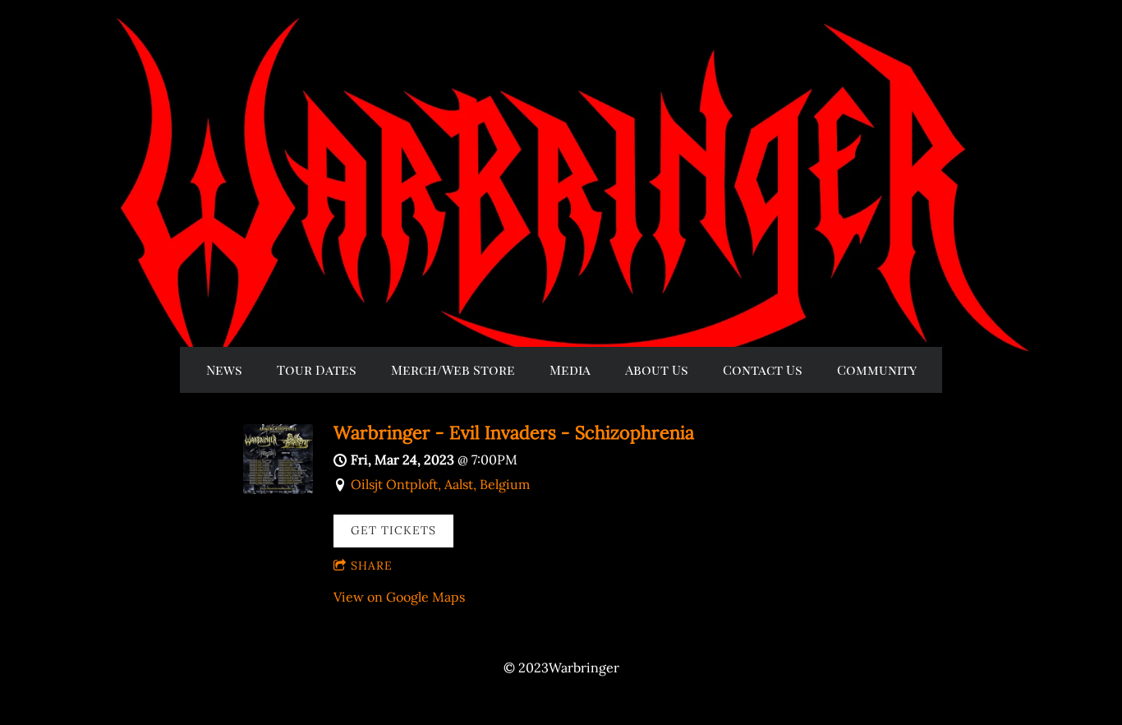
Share (372, 565)
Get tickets (393, 530)
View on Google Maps (399, 597)
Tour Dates (316, 369)
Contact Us (762, 369)
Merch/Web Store (453, 369)
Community (877, 369)
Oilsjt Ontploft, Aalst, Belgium (440, 484)
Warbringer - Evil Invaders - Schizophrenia (513, 432)
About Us (656, 369)
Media (570, 369)
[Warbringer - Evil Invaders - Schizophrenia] (278, 489)
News (224, 369)
